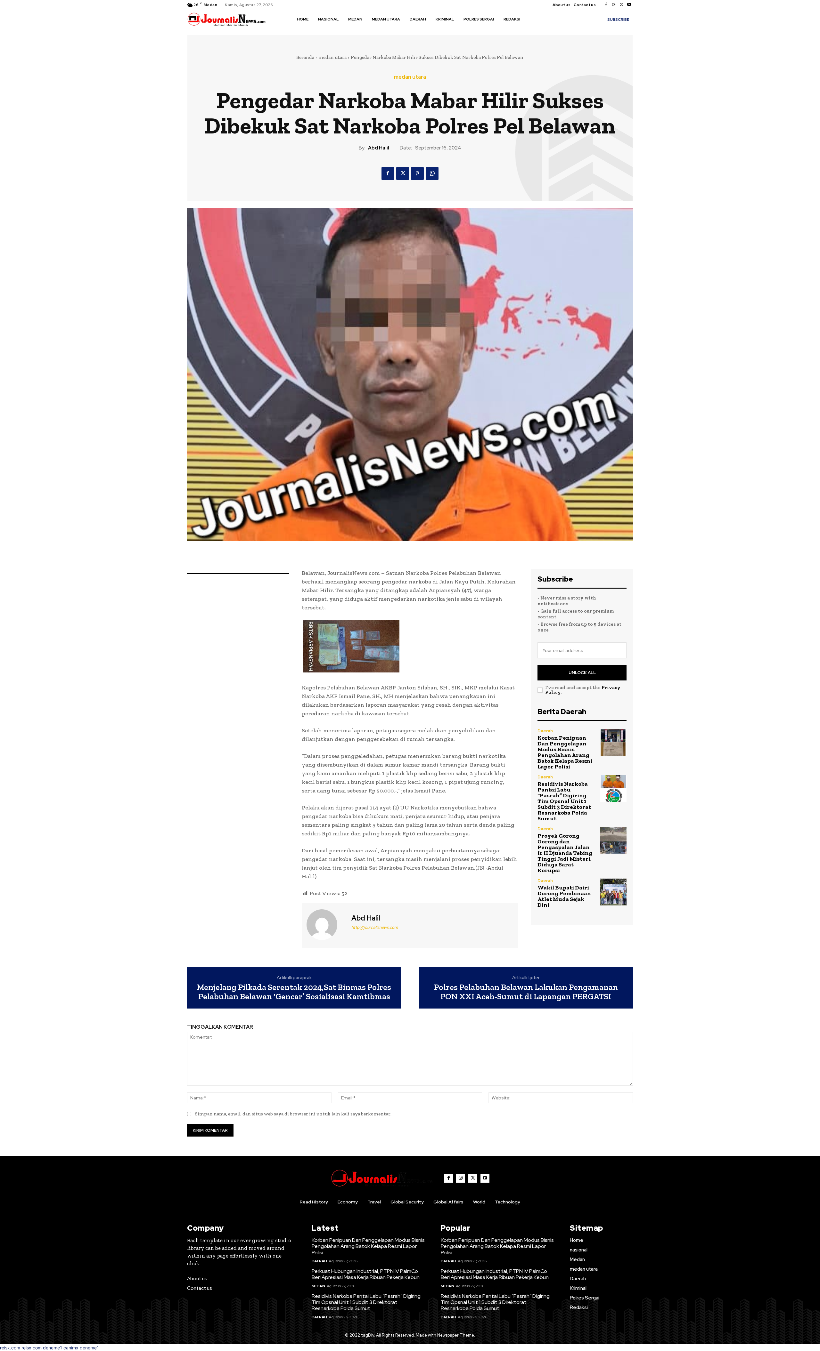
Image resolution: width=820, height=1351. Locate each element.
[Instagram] (614, 5)
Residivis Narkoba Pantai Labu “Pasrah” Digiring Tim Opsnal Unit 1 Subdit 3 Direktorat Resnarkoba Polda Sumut (564, 801)
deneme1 (52, 1347)
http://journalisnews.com (374, 927)
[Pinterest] (417, 173)
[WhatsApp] (432, 173)
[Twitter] (621, 5)
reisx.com (10, 1347)
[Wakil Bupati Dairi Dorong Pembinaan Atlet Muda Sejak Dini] (613, 892)
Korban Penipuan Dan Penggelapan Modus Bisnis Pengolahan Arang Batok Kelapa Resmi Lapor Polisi (564, 752)
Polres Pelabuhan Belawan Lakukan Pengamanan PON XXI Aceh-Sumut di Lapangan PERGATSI (526, 992)
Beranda (305, 57)
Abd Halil (378, 148)
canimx (70, 1347)
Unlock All (582, 672)
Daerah (545, 731)
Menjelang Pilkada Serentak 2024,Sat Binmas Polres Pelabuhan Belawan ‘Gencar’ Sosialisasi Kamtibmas (294, 992)
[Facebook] (606, 5)
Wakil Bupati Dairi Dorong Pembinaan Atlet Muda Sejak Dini (564, 896)
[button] (534, 19)
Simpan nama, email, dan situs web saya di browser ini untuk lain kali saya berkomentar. (293, 1114)
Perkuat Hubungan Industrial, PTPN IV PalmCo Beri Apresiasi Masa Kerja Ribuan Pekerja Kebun (366, 1274)
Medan (318, 1286)
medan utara (332, 57)
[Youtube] (629, 5)
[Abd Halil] (326, 924)
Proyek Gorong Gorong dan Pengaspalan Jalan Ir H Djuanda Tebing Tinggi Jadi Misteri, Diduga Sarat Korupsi (564, 853)
